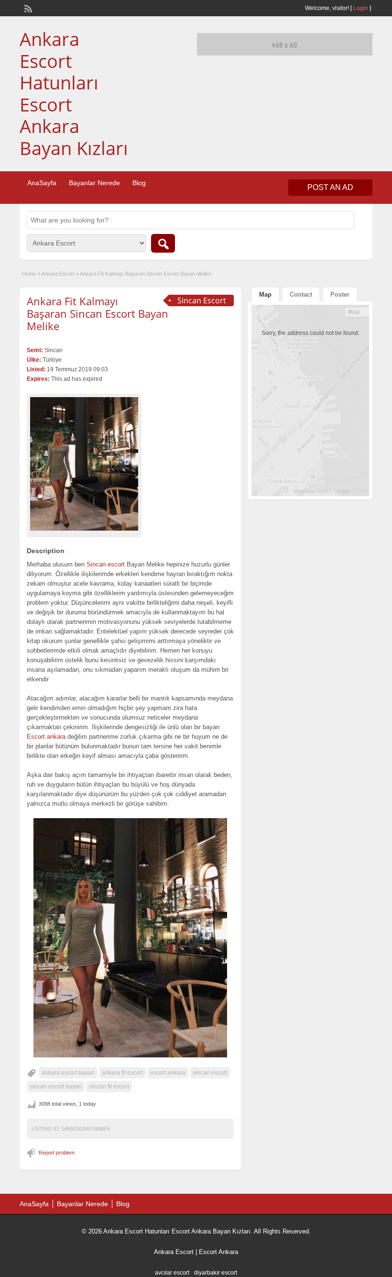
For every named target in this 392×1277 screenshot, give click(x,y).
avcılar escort (172, 1272)
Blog (139, 183)
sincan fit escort (109, 1086)
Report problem (57, 1152)
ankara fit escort (122, 1072)
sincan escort (210, 1072)
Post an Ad (330, 187)
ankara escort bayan (68, 1072)
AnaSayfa (41, 183)
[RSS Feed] (27, 7)
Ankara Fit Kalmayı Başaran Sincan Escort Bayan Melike (97, 313)
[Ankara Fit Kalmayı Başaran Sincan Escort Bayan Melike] (84, 464)
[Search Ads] (163, 243)
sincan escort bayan (56, 1086)
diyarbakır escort (215, 1272)
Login (360, 8)
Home (29, 274)
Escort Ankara (218, 1251)
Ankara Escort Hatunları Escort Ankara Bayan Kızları (74, 93)
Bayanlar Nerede (94, 183)
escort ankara (167, 1072)
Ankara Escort (58, 274)
